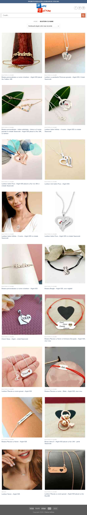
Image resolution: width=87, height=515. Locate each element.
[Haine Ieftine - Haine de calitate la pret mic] (43, 8)
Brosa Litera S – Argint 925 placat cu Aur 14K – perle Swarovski (62, 442)
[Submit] (83, 15)
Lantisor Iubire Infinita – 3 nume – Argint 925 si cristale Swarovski (20, 237)
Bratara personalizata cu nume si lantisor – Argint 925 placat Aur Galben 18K (22, 78)
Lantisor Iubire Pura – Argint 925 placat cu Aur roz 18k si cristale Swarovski (20, 185)
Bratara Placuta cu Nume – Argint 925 (14, 441)
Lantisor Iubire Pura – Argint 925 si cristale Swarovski (62, 236)
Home (36, 21)
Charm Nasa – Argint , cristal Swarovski (15, 339)
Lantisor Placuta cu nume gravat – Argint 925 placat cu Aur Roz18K (64, 495)
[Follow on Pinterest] (83, 8)
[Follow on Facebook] (76, 8)
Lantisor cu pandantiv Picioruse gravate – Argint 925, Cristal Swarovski (65, 78)
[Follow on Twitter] (79, 8)
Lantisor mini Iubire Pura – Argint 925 (57, 184)
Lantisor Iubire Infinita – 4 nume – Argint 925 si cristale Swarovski (63, 130)
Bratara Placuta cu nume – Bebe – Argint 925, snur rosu (63, 391)
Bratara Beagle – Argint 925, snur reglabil (58, 288)
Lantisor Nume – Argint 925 (11, 494)
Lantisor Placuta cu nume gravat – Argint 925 (17, 391)
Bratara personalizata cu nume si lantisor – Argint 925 (20, 288)
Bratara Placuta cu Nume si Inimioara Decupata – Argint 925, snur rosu (65, 340)
